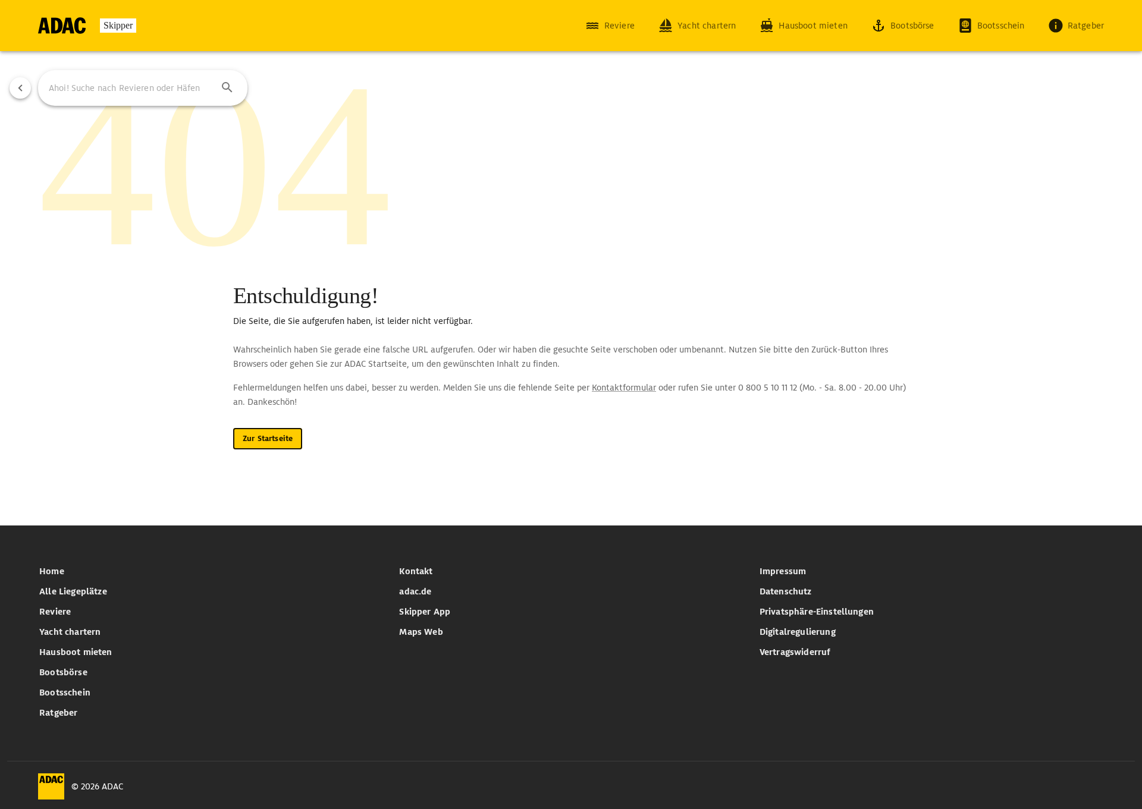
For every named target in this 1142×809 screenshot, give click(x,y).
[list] (210, 642)
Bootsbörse (63, 672)
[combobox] (142, 88)
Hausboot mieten (75, 652)
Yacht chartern (70, 632)
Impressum (783, 571)
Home (51, 571)
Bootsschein (64, 692)
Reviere (55, 611)
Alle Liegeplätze (73, 591)
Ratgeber (58, 712)
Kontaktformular (624, 387)
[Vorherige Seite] (20, 88)
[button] (227, 87)
